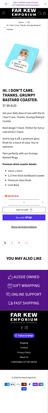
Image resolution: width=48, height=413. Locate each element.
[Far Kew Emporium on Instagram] (26, 328)
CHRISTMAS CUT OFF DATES (24, 362)
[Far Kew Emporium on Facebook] (21, 328)
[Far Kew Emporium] (24, 13)
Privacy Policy (24, 352)
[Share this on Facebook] (12, 242)
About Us (24, 357)
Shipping (24, 343)
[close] (45, 4)
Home (21, 22)
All (28, 22)
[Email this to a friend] (26, 242)
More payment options (24, 227)
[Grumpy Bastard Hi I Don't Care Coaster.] (24, 58)
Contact (24, 347)
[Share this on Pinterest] (19, 242)
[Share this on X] (5, 242)
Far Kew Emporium (27, 377)
